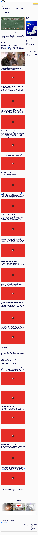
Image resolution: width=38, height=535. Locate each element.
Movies (27, 39)
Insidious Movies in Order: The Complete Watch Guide (31, 48)
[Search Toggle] (32, 1)
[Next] (36, 509)
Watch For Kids (25, 524)
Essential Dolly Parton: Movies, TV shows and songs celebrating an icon (31, 45)
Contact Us (32, 529)
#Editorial (28, 17)
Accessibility (32, 527)
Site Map (32, 526)
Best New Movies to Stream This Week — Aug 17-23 (31, 55)
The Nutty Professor (8, 132)
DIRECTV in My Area (26, 525)
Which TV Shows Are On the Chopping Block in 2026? (19, 513)
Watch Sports (25, 523)
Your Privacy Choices (34, 524)
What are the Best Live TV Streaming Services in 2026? (31, 513)
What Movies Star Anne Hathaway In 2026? (31, 41)
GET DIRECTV (35, 3)
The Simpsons (11, 66)
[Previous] (2, 509)
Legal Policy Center (33, 522)
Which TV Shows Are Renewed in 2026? (7, 513)
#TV (26, 19)
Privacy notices (32, 525)
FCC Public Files (33, 528)
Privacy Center (32, 523)
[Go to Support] (34, 1)
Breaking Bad (7, 47)
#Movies (27, 18)
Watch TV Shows (25, 522)
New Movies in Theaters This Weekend (31, 51)
